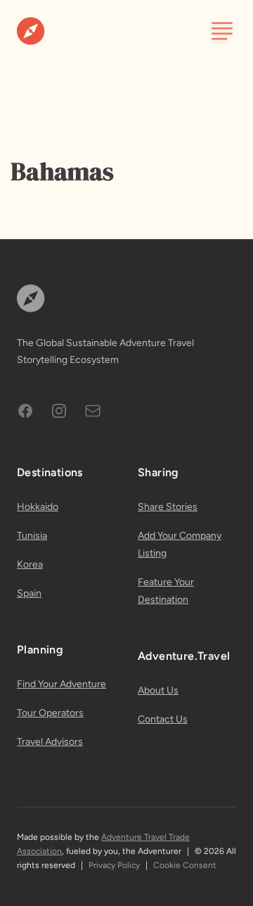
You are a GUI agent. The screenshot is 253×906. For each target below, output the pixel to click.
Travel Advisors (50, 742)
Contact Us (163, 719)
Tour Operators (50, 713)
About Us (158, 690)
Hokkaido (37, 507)
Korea (30, 564)
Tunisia (32, 536)
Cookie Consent (184, 865)
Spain (29, 593)
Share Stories (167, 507)
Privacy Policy (114, 865)
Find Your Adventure (61, 684)
